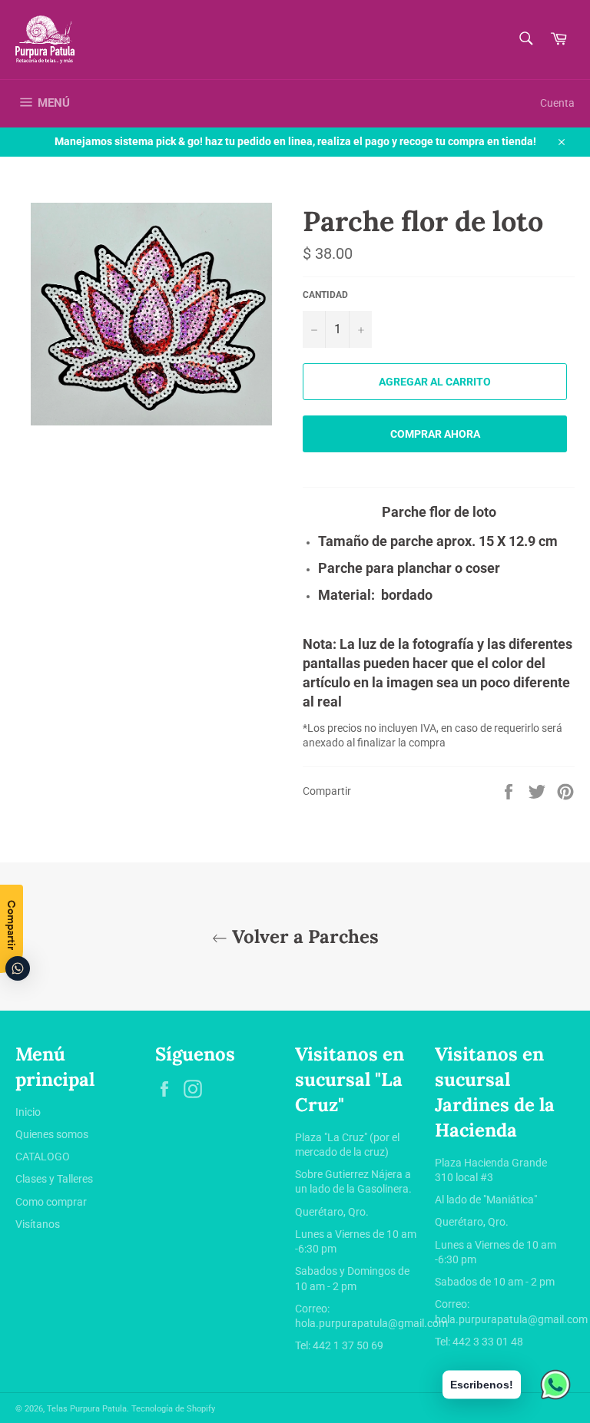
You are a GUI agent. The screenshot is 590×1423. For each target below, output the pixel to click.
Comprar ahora (435, 434)
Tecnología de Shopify (173, 1409)
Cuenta (557, 103)
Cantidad (325, 295)
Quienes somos (51, 1134)
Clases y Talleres (54, 1179)
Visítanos (37, 1224)
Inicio (28, 1112)
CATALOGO (42, 1156)
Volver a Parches (303, 936)
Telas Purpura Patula (87, 1409)
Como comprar (51, 1202)
